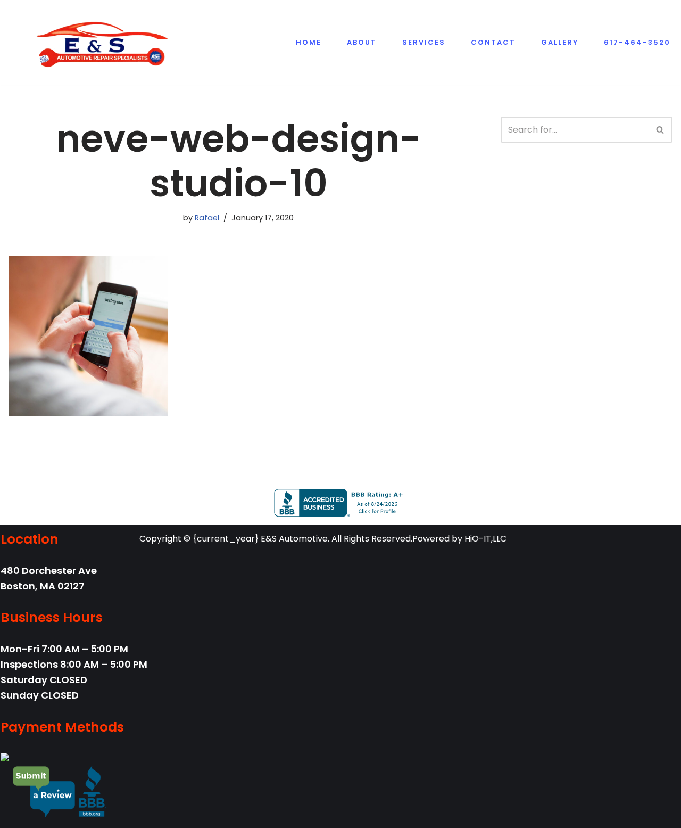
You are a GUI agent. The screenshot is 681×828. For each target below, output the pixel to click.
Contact (493, 42)
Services (423, 42)
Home (308, 42)
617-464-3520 (637, 42)
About (362, 42)
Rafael (207, 217)
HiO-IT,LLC (485, 538)
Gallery (559, 42)
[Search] (660, 130)
